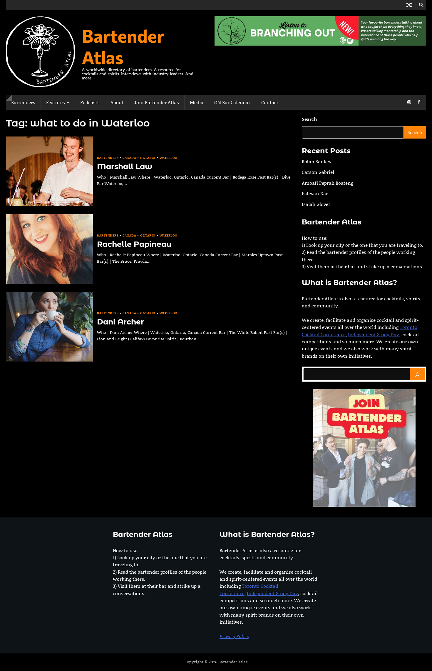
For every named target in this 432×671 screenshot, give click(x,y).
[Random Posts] (409, 5)
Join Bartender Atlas (156, 102)
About (116, 102)
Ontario (147, 157)
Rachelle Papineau (134, 244)
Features (55, 102)
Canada (129, 157)
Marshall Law (124, 166)
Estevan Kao (315, 193)
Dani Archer (120, 321)
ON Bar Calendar (232, 102)
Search (309, 119)
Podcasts (90, 102)
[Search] (417, 374)
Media (196, 102)
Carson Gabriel (318, 172)
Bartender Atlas (123, 46)
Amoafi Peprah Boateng (327, 182)
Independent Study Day (373, 334)
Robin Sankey (316, 161)
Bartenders (23, 102)
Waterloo (169, 157)
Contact (269, 102)
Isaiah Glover (316, 204)
